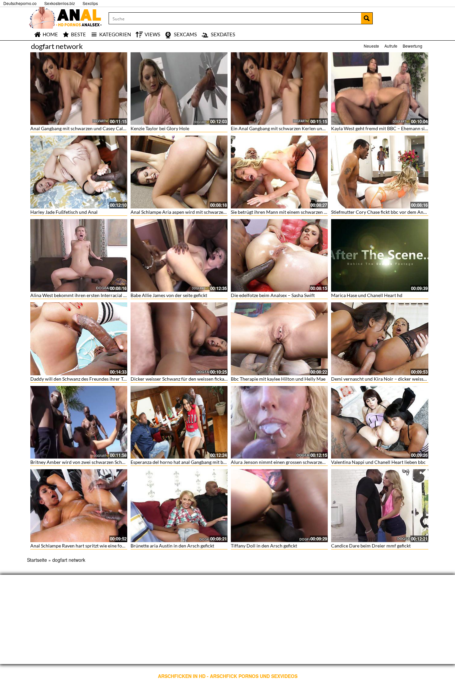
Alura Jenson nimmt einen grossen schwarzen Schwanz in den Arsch (301, 462)
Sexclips (90, 3)
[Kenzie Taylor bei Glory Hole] (179, 88)
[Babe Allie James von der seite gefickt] (179, 255)
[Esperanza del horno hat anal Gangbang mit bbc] (179, 422)
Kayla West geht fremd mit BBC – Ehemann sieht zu (384, 128)
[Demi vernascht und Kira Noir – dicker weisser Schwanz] (379, 338)
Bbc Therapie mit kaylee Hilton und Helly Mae (278, 379)
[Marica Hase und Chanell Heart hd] (379, 255)
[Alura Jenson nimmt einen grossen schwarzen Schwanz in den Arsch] (279, 422)
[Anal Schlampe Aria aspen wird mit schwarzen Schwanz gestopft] (179, 172)
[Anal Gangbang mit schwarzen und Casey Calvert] (78, 88)
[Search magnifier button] (366, 18)
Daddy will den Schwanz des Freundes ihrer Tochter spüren (91, 379)
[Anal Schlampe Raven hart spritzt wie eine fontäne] (78, 505)
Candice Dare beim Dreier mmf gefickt (371, 545)
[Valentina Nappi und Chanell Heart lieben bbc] (379, 422)
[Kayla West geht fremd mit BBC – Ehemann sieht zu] (379, 88)
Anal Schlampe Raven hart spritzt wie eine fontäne (82, 545)
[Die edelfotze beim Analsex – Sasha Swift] (279, 255)
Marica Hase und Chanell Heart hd (366, 295)
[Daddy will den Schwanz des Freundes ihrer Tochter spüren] (78, 338)
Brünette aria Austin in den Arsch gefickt (172, 545)
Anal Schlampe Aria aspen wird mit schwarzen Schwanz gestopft (197, 212)
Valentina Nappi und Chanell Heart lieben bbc (378, 462)
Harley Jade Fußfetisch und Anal (64, 212)
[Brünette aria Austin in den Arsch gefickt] (179, 505)
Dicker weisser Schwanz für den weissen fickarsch (182, 379)
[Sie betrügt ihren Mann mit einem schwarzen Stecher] (279, 172)
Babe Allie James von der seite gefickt (169, 295)
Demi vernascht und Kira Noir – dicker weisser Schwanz (389, 379)
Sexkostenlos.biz (59, 3)
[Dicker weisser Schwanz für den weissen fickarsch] (179, 338)
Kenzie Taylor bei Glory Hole (160, 128)
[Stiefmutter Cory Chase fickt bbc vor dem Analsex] (379, 172)
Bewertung (412, 46)
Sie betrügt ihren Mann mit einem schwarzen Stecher (285, 212)
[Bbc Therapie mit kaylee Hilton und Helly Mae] (279, 338)
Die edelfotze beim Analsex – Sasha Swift (273, 295)
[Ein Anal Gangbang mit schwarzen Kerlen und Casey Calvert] (279, 88)
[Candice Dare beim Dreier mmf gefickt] (379, 505)
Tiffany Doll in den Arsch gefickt (264, 545)
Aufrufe (390, 46)
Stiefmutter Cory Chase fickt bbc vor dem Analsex (382, 212)
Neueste (371, 46)
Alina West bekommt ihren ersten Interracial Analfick (85, 295)
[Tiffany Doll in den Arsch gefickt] (279, 505)
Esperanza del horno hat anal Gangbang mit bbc (179, 462)
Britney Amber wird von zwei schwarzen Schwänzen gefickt (91, 462)
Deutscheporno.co (20, 3)
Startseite (37, 559)
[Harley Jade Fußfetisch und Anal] (78, 172)
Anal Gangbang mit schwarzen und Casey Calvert (80, 128)
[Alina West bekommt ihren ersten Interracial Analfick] (78, 255)
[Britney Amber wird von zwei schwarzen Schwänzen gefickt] (78, 422)
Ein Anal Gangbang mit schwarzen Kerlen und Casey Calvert (292, 128)
